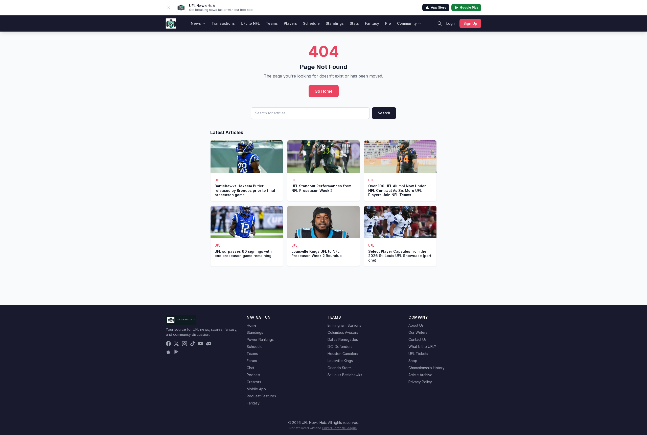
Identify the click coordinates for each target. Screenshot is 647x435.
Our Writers (417, 332)
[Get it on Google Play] (176, 351)
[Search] (439, 23)
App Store (438, 7)
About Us (416, 325)
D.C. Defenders (340, 346)
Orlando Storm (340, 368)
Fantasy (372, 23)
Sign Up (470, 23)
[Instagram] (184, 343)
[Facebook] (168, 343)
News (196, 23)
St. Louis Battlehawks (345, 375)
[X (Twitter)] (176, 343)
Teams (272, 23)
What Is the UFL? (422, 346)
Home (252, 325)
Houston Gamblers (343, 353)
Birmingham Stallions (344, 325)
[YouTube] (200, 343)
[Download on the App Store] (168, 351)
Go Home (324, 91)
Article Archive (420, 375)
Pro (388, 23)
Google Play (469, 7)
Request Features (261, 396)
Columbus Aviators (343, 332)
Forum (252, 361)
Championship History (426, 368)
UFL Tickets (418, 353)
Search (384, 113)
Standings (335, 23)
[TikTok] (192, 343)
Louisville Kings (340, 361)
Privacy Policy (420, 382)
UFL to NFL (250, 23)
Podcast (253, 375)
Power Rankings (260, 339)
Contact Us (417, 339)
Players (290, 23)
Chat (250, 368)
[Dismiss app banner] (169, 8)
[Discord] (208, 343)
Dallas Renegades (343, 339)
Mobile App (256, 389)
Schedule (311, 23)
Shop (412, 361)
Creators (254, 382)
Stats (354, 23)
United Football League (339, 428)
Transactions (223, 23)
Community (407, 23)
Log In (451, 23)
